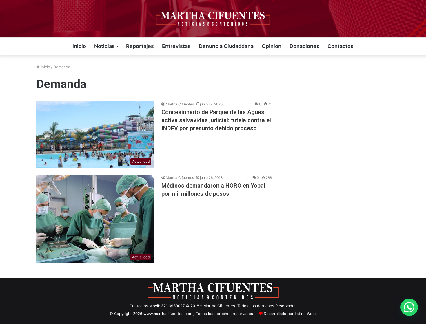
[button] (409, 307)
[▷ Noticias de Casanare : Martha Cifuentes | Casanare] (213, 19)
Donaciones (304, 46)
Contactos (340, 46)
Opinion (271, 46)
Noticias (104, 46)
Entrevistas (176, 46)
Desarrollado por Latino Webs (290, 313)
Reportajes (140, 46)
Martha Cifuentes (180, 104)
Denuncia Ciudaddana (226, 46)
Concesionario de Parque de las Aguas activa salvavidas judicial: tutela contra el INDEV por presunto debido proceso (216, 120)
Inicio (79, 46)
